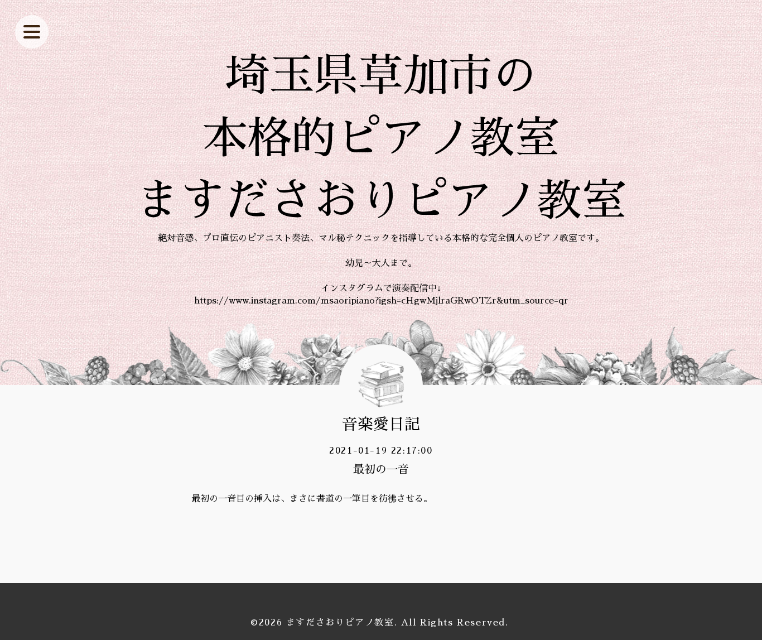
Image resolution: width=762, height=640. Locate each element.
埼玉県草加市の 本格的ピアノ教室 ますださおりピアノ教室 (381, 138)
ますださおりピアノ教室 (340, 622)
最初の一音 (381, 469)
